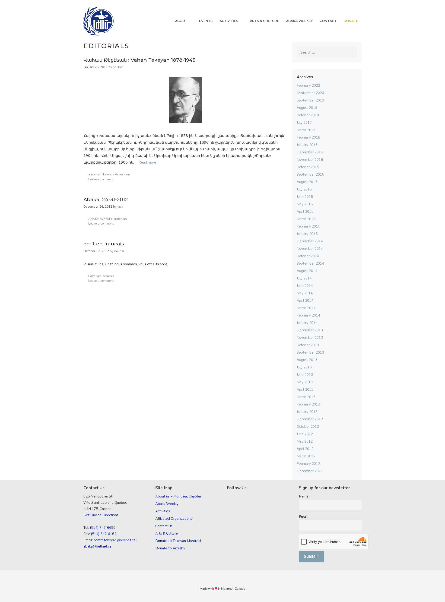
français (108, 276)
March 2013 (306, 397)
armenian (95, 174)
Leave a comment (101, 179)
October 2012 (308, 426)
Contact (328, 21)
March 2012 (306, 456)
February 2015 (308, 226)
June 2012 (305, 434)
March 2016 (306, 130)
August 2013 (307, 360)
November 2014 (310, 248)
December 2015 (310, 152)
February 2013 (308, 404)
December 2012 (310, 419)
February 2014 (308, 315)
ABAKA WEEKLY (100, 219)
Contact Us (163, 526)
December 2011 (310, 471)
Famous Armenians (116, 174)
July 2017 (304, 122)
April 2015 (305, 211)
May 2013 (305, 382)
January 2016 (307, 145)
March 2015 (306, 219)
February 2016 (308, 137)
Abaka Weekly (299, 21)
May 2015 (305, 204)
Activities (228, 21)
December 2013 (310, 330)
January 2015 (307, 233)
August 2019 (307, 107)
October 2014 (308, 256)
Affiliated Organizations (173, 518)
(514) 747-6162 (103, 534)
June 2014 (305, 285)
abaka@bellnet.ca (97, 546)
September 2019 (310, 100)
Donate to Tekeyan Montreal (178, 541)
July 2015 (304, 189)
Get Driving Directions (100, 515)
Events (206, 21)
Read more (147, 162)
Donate (350, 21)
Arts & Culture (264, 21)
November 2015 (310, 159)
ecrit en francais (103, 244)
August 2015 (307, 182)
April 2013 (305, 389)
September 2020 (310, 93)
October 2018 (308, 115)
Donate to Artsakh (170, 548)
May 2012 (305, 441)
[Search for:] (327, 52)
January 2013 (307, 411)
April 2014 (305, 300)
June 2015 (305, 196)
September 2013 (310, 352)
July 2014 (304, 278)
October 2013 (308, 345)
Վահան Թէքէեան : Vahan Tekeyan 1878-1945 (139, 60)
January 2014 (307, 322)
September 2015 (310, 174)
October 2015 (308, 167)
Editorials (95, 276)
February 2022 (308, 85)
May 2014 (305, 293)
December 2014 (310, 241)
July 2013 (304, 367)
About (181, 21)
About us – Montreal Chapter (178, 496)
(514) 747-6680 (102, 527)
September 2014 (310, 263)
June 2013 (305, 374)
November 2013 (310, 337)
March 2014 (306, 308)
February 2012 (308, 463)
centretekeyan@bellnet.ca (114, 540)
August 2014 (307, 271)
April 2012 (305, 449)
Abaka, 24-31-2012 (105, 199)
